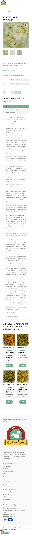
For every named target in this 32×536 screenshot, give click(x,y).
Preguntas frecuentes (10, 482)
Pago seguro (7, 499)
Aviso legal (7, 494)
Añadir (17, 92)
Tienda (6, 474)
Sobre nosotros (8, 487)
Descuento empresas (9, 463)
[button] (26, 25)
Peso (4, 80)
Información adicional (12, 110)
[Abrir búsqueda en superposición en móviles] (16, 11)
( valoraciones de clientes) (17, 75)
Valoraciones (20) (10, 112)
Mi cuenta (7, 466)
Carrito (6, 469)
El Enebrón (6, 63)
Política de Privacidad (10, 489)
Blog (5, 476)
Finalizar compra (8, 471)
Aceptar (5, 533)
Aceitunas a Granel (15, 63)
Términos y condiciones (10, 497)
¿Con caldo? (6, 84)
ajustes (14, 530)
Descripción (9, 107)
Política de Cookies (9, 492)
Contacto (6, 484)
